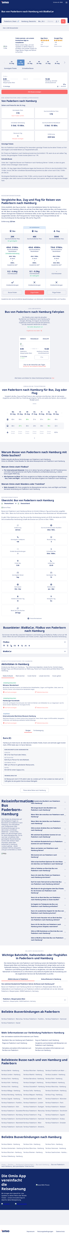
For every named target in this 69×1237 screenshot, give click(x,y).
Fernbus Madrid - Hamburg (32, 1075)
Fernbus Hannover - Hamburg (55, 1148)
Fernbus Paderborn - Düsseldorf (12, 1111)
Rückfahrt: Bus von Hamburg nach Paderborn (17, 1040)
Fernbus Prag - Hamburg (53, 1095)
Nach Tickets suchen (18, 116)
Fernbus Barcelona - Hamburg (33, 1079)
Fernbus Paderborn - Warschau (12, 1019)
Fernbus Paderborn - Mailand (55, 1107)
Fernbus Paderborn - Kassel (10, 1023)
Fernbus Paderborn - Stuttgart (33, 1107)
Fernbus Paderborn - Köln (10, 1107)
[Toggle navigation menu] (66, 2)
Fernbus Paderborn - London (33, 1103)
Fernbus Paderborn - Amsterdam (34, 1127)
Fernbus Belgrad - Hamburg (32, 1095)
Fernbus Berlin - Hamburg (10, 1070)
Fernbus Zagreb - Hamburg (10, 1099)
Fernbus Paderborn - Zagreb (55, 1115)
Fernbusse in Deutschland (25, 1165)
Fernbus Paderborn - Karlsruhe (12, 1127)
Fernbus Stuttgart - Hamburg (33, 1083)
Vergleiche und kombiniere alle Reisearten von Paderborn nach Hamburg (51, 1044)
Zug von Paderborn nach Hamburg (47, 1040)
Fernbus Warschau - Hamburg (55, 1087)
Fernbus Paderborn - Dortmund (12, 1119)
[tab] (10, 68)
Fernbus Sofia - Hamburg (32, 1091)
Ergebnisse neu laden (33, 330)
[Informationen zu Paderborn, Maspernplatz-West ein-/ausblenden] (65, 1000)
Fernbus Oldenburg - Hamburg (12, 1156)
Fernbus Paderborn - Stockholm (56, 1111)
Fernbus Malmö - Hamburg (10, 1144)
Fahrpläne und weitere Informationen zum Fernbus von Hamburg (49, 1049)
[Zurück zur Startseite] (5, 2)
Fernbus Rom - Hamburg (53, 1079)
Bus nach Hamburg (42, 1165)
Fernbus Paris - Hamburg (10, 1079)
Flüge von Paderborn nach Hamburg (14, 1043)
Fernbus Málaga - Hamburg (10, 1091)
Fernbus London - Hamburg (10, 1075)
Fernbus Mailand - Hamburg (55, 1083)
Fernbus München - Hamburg (33, 1070)
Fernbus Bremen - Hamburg (32, 1152)
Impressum (30, 1231)
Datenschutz (60, 1231)
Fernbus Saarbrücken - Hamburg (56, 1152)
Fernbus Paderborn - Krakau (55, 1119)
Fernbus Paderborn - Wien (32, 1123)
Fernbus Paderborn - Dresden (55, 1123)
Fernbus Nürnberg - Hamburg (11, 1095)
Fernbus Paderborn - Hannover (56, 1019)
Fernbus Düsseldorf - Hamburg (34, 1087)
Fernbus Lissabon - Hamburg (55, 1075)
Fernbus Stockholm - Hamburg (55, 1091)
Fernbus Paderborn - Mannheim (12, 1123)
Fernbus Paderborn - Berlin (32, 1099)
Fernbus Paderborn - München (55, 1099)
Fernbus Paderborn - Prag (32, 1115)
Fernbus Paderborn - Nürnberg (12, 1115)
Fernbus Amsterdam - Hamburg (12, 1148)
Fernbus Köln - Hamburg (9, 1083)
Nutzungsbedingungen (45, 1231)
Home (3, 1165)
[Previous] (7, 412)
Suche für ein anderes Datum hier (34, 366)
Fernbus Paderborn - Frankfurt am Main (37, 1019)
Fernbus (10, 1165)
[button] (41, 21)
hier (53, 378)
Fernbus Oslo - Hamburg (9, 1087)
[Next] (65, 62)
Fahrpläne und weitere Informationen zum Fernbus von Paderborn (16, 1049)
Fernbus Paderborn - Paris (54, 1103)
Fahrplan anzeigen (17, 138)
